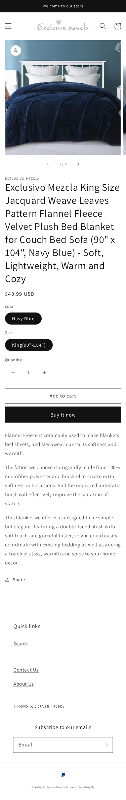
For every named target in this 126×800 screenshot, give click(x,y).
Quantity (13, 360)
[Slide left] (48, 164)
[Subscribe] (105, 744)
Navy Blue (23, 319)
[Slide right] (78, 164)
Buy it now (63, 415)
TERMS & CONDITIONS (38, 706)
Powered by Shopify (80, 787)
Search (20, 644)
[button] (8, 26)
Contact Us (26, 669)
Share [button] (19, 579)
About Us (23, 684)
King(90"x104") (29, 345)
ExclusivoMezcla (54, 787)
